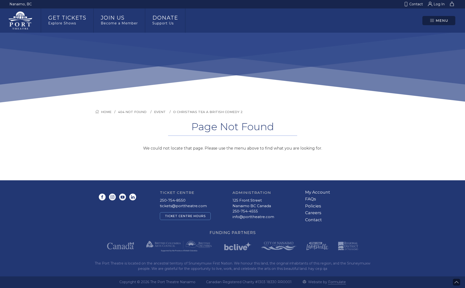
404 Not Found (132, 112)
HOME (106, 112)
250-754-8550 (173, 200)
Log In (439, 4)
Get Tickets (67, 20)
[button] (438, 20)
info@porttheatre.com (253, 216)
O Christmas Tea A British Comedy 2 (208, 112)
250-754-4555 (245, 211)
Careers (313, 212)
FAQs (310, 199)
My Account (317, 192)
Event (160, 112)
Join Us (119, 20)
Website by (326, 282)
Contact (313, 219)
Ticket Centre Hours (185, 216)
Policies (313, 206)
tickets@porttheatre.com (183, 206)
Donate (165, 20)
